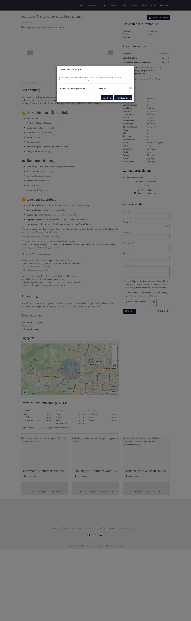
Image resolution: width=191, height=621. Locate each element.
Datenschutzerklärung (65, 80)
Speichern (107, 97)
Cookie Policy (84, 80)
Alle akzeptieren (123, 97)
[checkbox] (130, 88)
